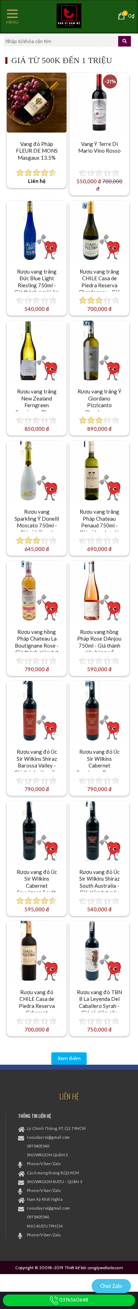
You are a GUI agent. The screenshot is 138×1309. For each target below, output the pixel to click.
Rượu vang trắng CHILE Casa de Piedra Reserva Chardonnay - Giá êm (99, 285)
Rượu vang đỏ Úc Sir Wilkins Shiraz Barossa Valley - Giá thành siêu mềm (36, 762)
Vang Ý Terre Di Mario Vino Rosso (99, 147)
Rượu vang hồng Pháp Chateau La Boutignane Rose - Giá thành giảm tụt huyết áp (37, 645)
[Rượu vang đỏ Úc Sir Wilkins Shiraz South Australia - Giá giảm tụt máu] (99, 831)
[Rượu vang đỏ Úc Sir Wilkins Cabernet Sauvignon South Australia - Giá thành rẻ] (37, 831)
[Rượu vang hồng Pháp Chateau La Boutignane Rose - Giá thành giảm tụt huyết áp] (37, 590)
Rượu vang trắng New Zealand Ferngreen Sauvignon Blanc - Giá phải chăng (37, 405)
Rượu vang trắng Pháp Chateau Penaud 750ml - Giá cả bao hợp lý (99, 522)
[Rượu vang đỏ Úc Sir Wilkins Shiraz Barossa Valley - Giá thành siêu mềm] (37, 711)
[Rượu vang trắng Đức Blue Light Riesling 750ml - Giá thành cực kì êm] (37, 231)
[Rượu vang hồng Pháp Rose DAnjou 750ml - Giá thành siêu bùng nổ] (99, 590)
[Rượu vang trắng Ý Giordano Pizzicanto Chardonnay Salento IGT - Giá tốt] (99, 350)
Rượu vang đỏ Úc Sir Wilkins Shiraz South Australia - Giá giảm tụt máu (99, 882)
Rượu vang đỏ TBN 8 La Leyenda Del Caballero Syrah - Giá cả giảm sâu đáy (99, 1006)
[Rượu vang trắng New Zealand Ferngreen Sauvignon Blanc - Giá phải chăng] (37, 350)
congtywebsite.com (105, 1267)
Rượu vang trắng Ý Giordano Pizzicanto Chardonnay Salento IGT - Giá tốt (99, 408)
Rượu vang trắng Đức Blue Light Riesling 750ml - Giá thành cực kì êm (37, 281)
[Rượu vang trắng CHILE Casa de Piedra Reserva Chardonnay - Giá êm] (99, 231)
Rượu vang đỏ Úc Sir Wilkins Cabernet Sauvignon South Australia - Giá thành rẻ (37, 889)
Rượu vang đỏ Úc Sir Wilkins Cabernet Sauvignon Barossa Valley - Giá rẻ (99, 765)
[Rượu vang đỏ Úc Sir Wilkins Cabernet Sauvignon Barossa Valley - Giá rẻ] (99, 711)
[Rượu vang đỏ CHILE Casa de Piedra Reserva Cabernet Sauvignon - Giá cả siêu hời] (37, 951)
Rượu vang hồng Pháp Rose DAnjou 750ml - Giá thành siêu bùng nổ (99, 642)
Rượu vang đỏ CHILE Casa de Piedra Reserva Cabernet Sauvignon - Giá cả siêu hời (36, 1009)
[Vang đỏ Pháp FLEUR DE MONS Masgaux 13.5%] (37, 103)
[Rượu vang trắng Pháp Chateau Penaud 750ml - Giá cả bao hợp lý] (99, 471)
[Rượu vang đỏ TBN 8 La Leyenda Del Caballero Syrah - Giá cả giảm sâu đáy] (99, 951)
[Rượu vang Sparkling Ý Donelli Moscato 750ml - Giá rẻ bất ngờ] (37, 471)
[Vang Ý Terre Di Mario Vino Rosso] (99, 103)
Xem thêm (69, 1058)
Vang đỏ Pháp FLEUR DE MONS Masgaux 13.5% (37, 151)
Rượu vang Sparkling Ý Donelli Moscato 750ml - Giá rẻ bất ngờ (37, 522)
